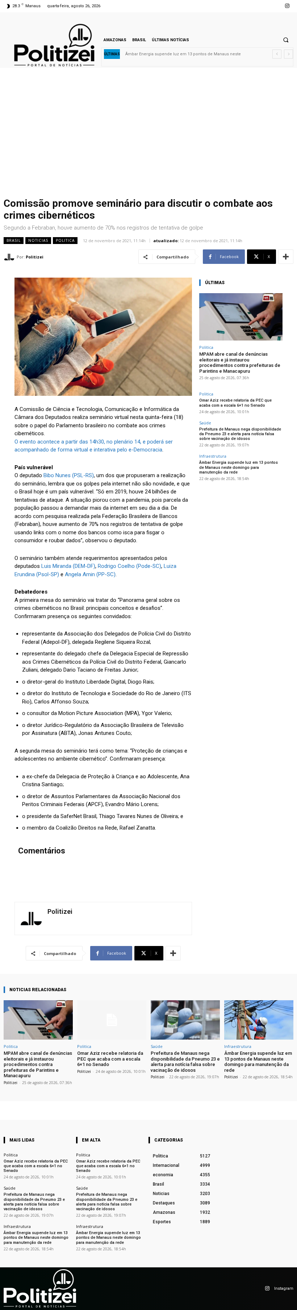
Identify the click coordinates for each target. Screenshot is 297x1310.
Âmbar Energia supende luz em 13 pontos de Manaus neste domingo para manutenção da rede (238, 467)
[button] (285, 39)
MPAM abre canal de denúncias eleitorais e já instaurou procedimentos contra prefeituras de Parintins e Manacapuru (239, 362)
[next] (288, 54)
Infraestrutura (212, 456)
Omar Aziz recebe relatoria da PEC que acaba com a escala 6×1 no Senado (235, 402)
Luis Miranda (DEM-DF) (68, 566)
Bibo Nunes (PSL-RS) (68, 475)
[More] (285, 256)
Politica (65, 240)
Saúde (205, 423)
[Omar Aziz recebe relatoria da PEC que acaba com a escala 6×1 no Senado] (111, 1020)
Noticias (38, 240)
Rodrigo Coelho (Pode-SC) (129, 566)
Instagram (283, 1288)
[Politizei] (10, 257)
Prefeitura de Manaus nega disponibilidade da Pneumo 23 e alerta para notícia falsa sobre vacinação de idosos (240, 434)
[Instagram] (287, 5)
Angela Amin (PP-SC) (90, 574)
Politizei (34, 257)
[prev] (276, 54)
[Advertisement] (148, 140)
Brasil (14, 240)
